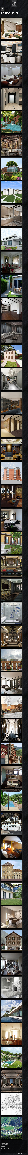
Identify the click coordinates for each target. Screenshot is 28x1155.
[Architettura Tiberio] (14, 6)
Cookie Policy (20, 1153)
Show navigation (2, 9)
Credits (25, 1153)
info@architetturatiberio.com (7, 1141)
